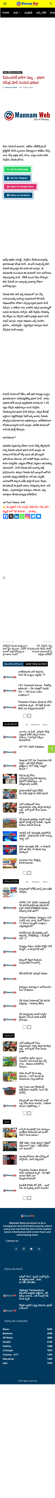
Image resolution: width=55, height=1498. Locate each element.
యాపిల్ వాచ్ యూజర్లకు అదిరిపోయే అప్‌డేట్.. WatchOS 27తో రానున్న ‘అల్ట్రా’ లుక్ (35, 835)
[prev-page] (25, 715)
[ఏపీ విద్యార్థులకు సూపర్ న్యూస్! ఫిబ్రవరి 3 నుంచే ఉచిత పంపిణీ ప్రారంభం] (10, 1017)
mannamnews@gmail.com (34, 1240)
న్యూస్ (15, 12)
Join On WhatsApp (19, 169)
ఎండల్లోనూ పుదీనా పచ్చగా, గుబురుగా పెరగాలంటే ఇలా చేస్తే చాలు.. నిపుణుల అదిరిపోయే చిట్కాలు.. (33, 1062)
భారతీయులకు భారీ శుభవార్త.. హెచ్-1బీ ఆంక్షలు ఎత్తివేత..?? (31, 673)
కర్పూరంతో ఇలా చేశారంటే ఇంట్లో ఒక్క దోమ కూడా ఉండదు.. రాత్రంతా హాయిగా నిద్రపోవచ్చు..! (35, 1103)
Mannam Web (11, 87)
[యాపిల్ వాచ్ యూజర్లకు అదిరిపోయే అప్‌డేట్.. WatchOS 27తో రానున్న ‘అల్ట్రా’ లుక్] (10, 836)
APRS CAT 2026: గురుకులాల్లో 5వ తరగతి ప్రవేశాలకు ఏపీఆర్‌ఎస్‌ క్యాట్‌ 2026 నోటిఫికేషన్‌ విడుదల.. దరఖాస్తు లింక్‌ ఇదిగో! (34, 906)
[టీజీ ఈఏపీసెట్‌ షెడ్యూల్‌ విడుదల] (10, 977)
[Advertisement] (27, 42)
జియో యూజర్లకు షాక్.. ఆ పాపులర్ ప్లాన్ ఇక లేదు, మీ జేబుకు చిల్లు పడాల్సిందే (34, 849)
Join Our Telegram (19, 178)
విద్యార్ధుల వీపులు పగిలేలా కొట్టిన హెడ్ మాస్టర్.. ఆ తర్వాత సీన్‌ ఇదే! (35, 947)
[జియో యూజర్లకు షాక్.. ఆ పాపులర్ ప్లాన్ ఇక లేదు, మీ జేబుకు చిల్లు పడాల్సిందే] (10, 850)
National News (16, 72)
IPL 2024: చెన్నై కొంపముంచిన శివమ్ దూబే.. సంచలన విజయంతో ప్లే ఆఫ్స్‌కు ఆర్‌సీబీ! (40, 650)
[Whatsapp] (22, 516)
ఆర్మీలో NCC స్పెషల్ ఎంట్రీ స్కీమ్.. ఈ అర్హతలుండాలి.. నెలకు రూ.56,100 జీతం (34, 1279)
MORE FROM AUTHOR (36, 664)
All (27, 725)
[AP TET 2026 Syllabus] (10, 750)
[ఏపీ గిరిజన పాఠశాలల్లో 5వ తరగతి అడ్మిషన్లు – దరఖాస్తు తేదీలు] (10, 1004)
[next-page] (29, 715)
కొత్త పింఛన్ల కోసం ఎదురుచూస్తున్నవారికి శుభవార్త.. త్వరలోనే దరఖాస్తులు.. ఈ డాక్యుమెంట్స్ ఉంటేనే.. (33, 779)
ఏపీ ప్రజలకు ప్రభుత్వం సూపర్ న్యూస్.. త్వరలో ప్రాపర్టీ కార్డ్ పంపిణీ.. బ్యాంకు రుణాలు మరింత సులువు (35, 822)
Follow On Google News (22, 186)
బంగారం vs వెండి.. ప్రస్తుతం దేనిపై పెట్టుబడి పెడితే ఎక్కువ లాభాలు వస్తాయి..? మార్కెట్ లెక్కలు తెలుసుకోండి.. (34, 735)
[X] (11, 516)
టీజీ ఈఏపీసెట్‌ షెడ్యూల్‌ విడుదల (33, 973)
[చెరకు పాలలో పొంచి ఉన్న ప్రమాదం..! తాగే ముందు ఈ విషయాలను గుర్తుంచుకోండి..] (10, 1077)
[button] (4, 4)
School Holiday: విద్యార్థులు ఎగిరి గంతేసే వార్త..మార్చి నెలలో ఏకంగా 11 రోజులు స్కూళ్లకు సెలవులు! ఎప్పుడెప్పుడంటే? (35, 921)
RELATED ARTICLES (13, 664)
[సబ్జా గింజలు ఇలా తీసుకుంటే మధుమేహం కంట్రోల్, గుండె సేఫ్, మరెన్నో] (10, 1090)
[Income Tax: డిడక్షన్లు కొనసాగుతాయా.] (10, 863)
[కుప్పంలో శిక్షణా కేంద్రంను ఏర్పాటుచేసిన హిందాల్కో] (10, 963)
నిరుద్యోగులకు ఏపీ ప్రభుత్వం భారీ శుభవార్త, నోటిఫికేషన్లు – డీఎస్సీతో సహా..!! (34, 935)
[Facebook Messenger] (38, 516)
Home (5, 12)
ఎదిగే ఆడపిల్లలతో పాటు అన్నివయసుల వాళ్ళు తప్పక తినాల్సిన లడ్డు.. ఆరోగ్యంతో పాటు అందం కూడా (35, 808)
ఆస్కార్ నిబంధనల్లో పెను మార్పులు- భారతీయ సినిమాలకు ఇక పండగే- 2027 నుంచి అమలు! (34, 1132)
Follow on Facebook (20, 195)
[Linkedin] (16, 516)
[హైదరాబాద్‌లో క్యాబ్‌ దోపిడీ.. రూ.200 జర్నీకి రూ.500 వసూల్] (10, 794)
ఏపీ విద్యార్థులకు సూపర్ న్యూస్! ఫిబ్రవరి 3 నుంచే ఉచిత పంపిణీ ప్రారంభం (33, 1016)
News (6, 72)
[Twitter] (39, 1249)
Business (35, 725)
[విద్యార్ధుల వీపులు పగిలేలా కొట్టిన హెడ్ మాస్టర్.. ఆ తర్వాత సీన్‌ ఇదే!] (10, 950)
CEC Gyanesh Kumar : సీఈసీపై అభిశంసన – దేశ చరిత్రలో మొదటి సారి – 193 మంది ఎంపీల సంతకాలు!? (34, 690)
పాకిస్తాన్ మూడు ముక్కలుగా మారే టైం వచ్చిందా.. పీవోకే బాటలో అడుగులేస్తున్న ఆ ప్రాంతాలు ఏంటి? (15, 650)
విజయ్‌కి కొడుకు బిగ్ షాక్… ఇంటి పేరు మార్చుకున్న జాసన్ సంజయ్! (34, 1186)
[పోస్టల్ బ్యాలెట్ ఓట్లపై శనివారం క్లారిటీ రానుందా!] (10, 1309)
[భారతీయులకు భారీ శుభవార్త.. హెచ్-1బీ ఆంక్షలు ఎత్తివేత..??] (10, 675)
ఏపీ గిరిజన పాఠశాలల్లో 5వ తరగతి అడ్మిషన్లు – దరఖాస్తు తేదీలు (34, 1002)
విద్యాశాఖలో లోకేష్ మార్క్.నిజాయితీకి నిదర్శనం (35, 890)
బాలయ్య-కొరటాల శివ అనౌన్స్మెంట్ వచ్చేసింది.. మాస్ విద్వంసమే (34, 1158)
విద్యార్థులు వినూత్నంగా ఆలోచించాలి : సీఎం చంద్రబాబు (35, 988)
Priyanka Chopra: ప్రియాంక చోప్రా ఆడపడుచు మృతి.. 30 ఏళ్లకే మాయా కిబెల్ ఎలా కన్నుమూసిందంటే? (35, 705)
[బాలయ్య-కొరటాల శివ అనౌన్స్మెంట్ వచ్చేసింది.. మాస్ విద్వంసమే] (10, 1160)
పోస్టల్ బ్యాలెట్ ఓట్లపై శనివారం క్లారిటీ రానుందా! (35, 1307)
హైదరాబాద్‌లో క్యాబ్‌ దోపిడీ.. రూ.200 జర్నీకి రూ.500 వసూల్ (33, 792)
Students (35, 882)
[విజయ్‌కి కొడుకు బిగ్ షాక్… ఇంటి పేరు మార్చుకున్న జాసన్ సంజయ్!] (10, 1188)
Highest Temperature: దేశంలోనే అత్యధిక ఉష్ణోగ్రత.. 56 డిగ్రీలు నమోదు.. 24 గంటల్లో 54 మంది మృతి (33, 1294)
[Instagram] (27, 516)
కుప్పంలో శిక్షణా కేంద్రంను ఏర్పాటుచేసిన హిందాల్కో (30, 961)
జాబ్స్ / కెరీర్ (41, 12)
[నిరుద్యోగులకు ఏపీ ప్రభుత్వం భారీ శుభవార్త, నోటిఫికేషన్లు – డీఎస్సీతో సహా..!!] (10, 936)
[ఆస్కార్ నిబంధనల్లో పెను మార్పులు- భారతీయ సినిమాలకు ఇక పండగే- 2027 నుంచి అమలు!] (10, 1133)
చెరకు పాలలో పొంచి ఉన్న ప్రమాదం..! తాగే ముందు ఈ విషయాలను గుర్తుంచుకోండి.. (31, 1076)
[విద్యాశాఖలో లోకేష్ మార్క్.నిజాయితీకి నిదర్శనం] (10, 892)
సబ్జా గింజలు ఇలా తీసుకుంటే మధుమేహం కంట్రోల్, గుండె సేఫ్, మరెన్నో (34, 1089)
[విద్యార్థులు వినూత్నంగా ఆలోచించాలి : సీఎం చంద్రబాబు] (10, 990)
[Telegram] (33, 516)
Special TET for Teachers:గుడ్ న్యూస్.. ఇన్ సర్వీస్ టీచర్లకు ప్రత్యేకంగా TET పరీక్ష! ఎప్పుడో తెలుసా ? (35, 764)
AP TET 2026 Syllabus (31, 746)
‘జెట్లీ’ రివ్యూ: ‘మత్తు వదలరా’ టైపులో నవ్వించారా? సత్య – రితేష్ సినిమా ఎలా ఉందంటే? (35, 1145)
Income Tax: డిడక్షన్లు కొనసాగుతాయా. (30, 861)
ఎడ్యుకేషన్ (28, 12)
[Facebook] (5, 516)
